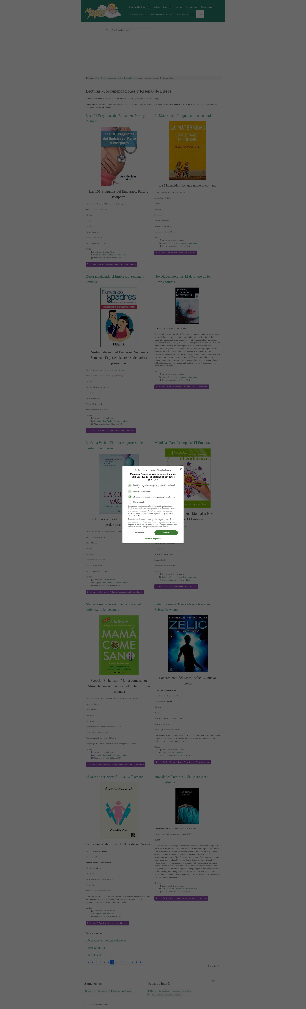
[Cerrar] (180, 468)
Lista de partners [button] (134, 516)
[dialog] (153, 504)
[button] (153, 502)
